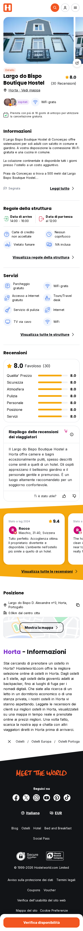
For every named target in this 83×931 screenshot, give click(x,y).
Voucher (50, 890)
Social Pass (41, 838)
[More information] (71, 434)
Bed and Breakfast (58, 828)
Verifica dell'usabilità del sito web (41, 900)
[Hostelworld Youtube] (46, 797)
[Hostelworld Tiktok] (67, 797)
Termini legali (65, 880)
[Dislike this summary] (74, 496)
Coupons (33, 890)
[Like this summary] (64, 496)
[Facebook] (16, 797)
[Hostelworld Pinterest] (56, 797)
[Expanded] (9, 741)
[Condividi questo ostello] (77, 63)
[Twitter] (26, 797)
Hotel (37, 828)
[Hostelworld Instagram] (36, 797)
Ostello (9, 70)
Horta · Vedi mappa (24, 90)
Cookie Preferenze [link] (54, 910)
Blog (14, 828)
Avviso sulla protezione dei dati (30, 880)
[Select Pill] (55, 7)
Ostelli (25, 828)
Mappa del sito (26, 910)
